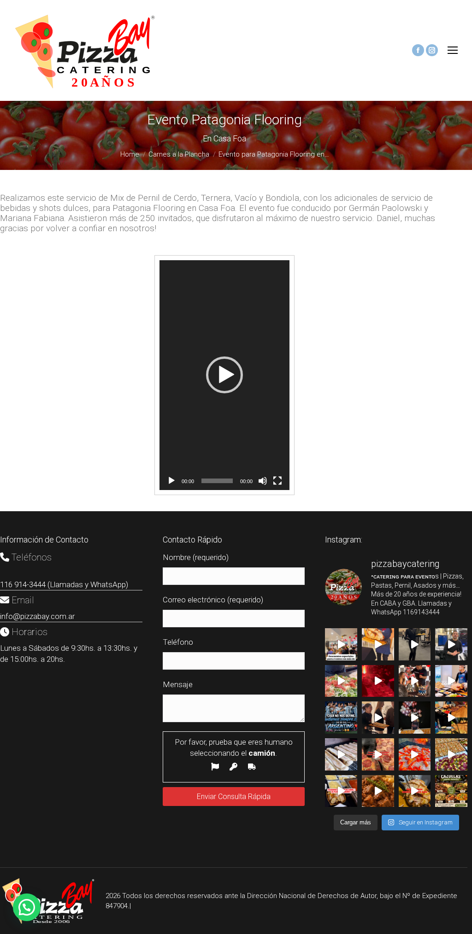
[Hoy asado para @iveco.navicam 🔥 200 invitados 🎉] (451, 644)
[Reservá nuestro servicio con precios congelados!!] (341, 644)
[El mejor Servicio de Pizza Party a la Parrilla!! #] (415, 754)
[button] (224, 374)
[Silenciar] (262, 480)
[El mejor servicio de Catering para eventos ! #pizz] (451, 717)
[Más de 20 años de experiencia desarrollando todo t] (451, 681)
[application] (224, 375)
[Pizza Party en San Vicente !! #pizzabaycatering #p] (415, 681)
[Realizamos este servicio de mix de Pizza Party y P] (378, 717)
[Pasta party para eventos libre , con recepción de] (341, 791)
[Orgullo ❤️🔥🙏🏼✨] (341, 717)
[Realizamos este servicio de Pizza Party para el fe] (415, 717)
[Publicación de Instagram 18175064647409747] (451, 754)
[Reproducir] (171, 480)
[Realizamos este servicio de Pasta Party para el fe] (378, 681)
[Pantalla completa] (277, 480)
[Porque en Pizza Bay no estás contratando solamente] (378, 644)
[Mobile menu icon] (452, 50)
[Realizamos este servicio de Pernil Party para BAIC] (415, 791)
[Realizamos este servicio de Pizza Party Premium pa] (341, 754)
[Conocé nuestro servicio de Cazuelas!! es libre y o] (451, 791)
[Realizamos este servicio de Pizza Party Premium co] (415, 644)
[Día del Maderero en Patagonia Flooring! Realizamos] (341, 681)
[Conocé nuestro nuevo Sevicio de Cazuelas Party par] (378, 791)
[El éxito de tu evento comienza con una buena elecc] (378, 754)
